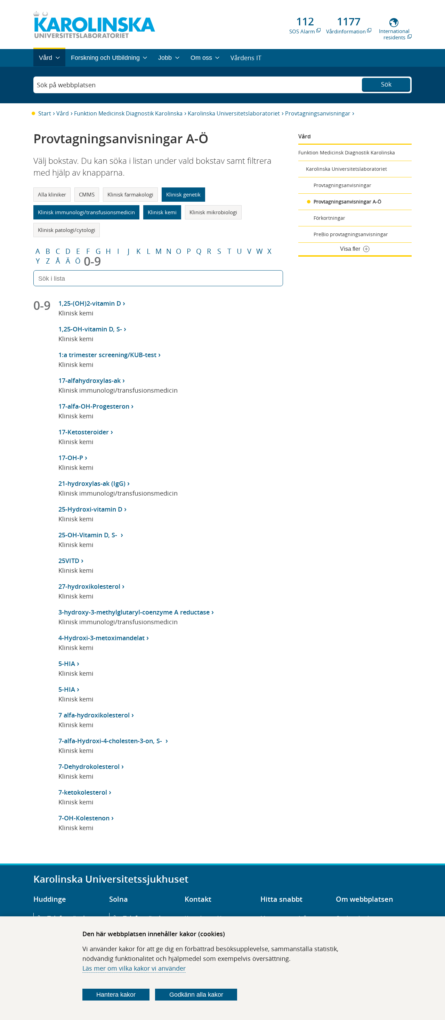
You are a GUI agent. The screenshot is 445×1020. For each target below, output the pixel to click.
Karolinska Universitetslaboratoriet (234, 113)
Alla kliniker (52, 194)
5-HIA (66, 663)
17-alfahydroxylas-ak (89, 380)
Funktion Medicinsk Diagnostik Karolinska (128, 113)
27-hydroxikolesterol (89, 586)
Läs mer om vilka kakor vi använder (134, 968)
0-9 (92, 261)
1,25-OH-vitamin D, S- (90, 329)
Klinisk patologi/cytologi (66, 229)
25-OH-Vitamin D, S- (88, 535)
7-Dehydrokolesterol (89, 766)
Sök (386, 84)
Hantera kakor (116, 994)
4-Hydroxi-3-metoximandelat (101, 638)
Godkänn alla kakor (196, 994)
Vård (62, 113)
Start (44, 113)
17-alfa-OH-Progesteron (93, 406)
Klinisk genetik (183, 194)
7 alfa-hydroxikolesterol (94, 715)
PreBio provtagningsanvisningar (351, 234)
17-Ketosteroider (83, 432)
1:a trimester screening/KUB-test (107, 355)
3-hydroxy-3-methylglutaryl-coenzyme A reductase (134, 612)
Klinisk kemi (162, 212)
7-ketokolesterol (82, 792)
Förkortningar (329, 218)
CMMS (87, 194)
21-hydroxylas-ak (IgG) (92, 483)
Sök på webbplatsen (66, 85)
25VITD (68, 560)
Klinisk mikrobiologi (213, 212)
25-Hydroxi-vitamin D (90, 509)
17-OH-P (70, 457)
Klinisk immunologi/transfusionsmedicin (86, 212)
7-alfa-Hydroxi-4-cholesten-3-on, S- (111, 741)
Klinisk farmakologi (130, 194)
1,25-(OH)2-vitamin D (89, 303)
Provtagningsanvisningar (317, 113)
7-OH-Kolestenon (84, 818)
